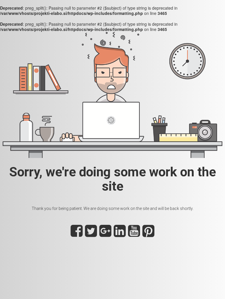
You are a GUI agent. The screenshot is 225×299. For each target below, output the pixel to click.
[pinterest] (148, 234)
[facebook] (77, 234)
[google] (105, 234)
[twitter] (91, 234)
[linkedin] (120, 234)
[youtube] (134, 234)
